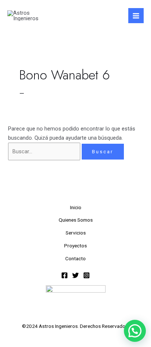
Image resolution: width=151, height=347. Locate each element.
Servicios (76, 233)
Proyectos (75, 245)
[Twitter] (75, 275)
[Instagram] (86, 275)
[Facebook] (64, 275)
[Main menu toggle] (136, 16)
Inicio (75, 207)
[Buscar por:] (45, 151)
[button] (135, 331)
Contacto (75, 258)
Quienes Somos (76, 220)
